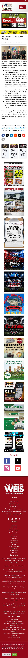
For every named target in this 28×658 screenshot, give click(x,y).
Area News (14, 525)
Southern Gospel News (14, 546)
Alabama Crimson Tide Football (14, 621)
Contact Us (14, 501)
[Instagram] (19, 519)
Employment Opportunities (14, 509)
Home (14, 534)
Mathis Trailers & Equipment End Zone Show (14, 633)
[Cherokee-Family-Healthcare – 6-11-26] (14, 232)
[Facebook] (8, 519)
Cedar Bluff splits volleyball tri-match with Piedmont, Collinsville (23, 152)
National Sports (14, 542)
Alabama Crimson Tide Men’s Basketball (14, 623)
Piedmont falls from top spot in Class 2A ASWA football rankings (4, 153)
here (22, 130)
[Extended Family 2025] (14, 369)
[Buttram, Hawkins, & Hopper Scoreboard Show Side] (14, 259)
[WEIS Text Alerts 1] (14, 391)
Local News (14, 536)
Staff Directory (14, 504)
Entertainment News (14, 533)
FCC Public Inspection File (14, 514)
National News (14, 540)
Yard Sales (14, 639)
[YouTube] (16, 519)
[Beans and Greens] (14, 176)
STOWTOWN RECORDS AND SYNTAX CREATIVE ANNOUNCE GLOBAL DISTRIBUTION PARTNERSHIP (14, 560)
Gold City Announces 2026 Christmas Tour (14, 566)
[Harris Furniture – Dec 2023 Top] (14, 347)
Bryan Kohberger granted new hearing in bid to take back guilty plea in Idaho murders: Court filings (14, 605)
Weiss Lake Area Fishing (14, 637)
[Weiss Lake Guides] (14, 303)
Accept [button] (14, 654)
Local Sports (14, 538)
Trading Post (14, 635)
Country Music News (14, 531)
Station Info (14, 506)
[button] (26, 1)
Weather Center (14, 550)
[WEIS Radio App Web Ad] (14, 441)
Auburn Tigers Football (14, 625)
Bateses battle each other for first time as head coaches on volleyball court (14, 153)
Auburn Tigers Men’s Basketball (14, 627)
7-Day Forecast (14, 619)
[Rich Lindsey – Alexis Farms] (14, 416)
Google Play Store (20, 128)
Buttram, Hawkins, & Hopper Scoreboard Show (14, 629)
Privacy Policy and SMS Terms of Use (14, 511)
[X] (12, 519)
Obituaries (14, 544)
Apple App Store (6, 128)
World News (14, 552)
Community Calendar (14, 529)
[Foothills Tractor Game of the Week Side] (14, 325)
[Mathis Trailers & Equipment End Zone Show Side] (14, 281)
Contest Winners (14, 631)
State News (14, 548)
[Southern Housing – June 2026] (14, 201)
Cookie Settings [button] (6, 654)
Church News (14, 527)
